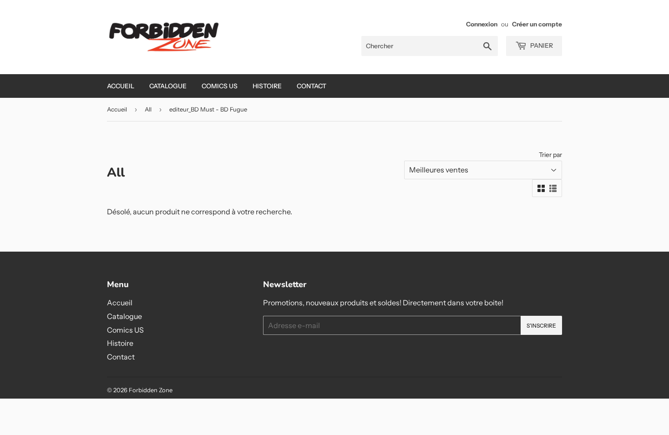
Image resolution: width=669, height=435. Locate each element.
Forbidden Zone (150, 390)
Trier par (550, 155)
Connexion (481, 24)
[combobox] (429, 46)
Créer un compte (537, 24)
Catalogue (168, 86)
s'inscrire (541, 325)
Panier (541, 45)
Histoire (267, 86)
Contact (311, 86)
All (148, 109)
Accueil (120, 86)
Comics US (220, 86)
